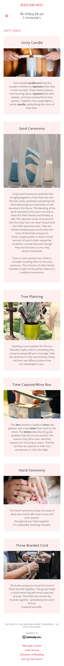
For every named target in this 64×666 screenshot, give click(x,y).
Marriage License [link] (32, 645)
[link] (32, 16)
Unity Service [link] (32, 650)
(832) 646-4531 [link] (32, 5)
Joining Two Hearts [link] (32, 659)
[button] (8, 16)
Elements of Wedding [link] (32, 654)
